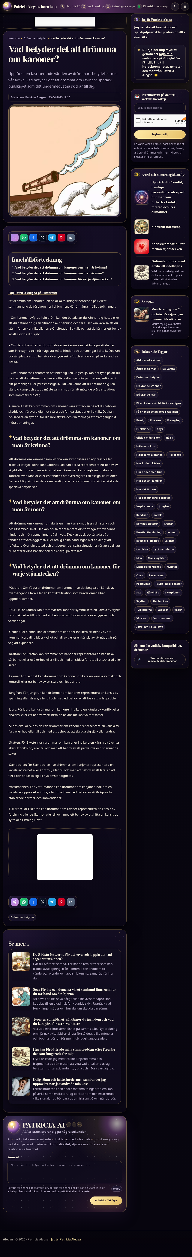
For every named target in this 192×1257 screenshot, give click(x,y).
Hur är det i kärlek (148, 463)
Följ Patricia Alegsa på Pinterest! (32, 293)
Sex (138, 592)
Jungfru (164, 506)
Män (139, 558)
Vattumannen (162, 618)
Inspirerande (144, 506)
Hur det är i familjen (149, 480)
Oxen (139, 575)
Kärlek (158, 515)
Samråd (13, 1157)
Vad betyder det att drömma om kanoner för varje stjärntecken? (63, 279)
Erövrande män (146, 394)
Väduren (163, 609)
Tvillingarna (144, 609)
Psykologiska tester (169, 584)
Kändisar (142, 515)
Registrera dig (160, 134)
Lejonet (169, 541)
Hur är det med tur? (149, 472)
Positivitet (143, 584)
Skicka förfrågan (106, 1200)
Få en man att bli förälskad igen (157, 411)
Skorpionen (172, 592)
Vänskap (141, 618)
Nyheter (172, 566)
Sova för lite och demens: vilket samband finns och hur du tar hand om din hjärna (74, 991)
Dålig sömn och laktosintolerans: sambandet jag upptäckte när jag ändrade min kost (69, 1081)
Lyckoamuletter (164, 549)
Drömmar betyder (35, 38)
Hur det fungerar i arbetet (153, 497)
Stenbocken (160, 601)
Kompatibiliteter (147, 523)
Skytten (141, 601)
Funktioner (143, 429)
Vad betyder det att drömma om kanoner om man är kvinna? (61, 267)
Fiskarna (155, 420)
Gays (160, 429)
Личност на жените (149, 627)
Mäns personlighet (148, 566)
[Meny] (185, 6)
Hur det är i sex (146, 489)
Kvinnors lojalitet (147, 541)
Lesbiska (142, 549)
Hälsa (169, 437)
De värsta (168, 369)
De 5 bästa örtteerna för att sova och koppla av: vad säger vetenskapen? (72, 956)
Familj (140, 420)
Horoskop (175, 454)
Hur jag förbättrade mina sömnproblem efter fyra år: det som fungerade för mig (74, 1051)
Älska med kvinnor (148, 360)
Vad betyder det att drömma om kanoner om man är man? (59, 273)
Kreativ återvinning (148, 532)
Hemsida (14, 38)
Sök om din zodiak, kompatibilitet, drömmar (157, 659)
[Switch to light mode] (175, 6)
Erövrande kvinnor (148, 386)
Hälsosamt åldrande (149, 454)
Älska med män (146, 369)
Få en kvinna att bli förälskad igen (158, 403)
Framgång (174, 420)
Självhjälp (153, 592)
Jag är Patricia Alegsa (157, 19)
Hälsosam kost (146, 446)
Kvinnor (172, 532)
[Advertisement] (65, 21)
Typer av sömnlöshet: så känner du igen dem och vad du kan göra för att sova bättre (73, 1021)
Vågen (178, 609)
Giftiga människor (148, 437)
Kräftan (168, 523)
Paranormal (156, 575)
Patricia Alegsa (35, 97)
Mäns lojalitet (157, 558)
